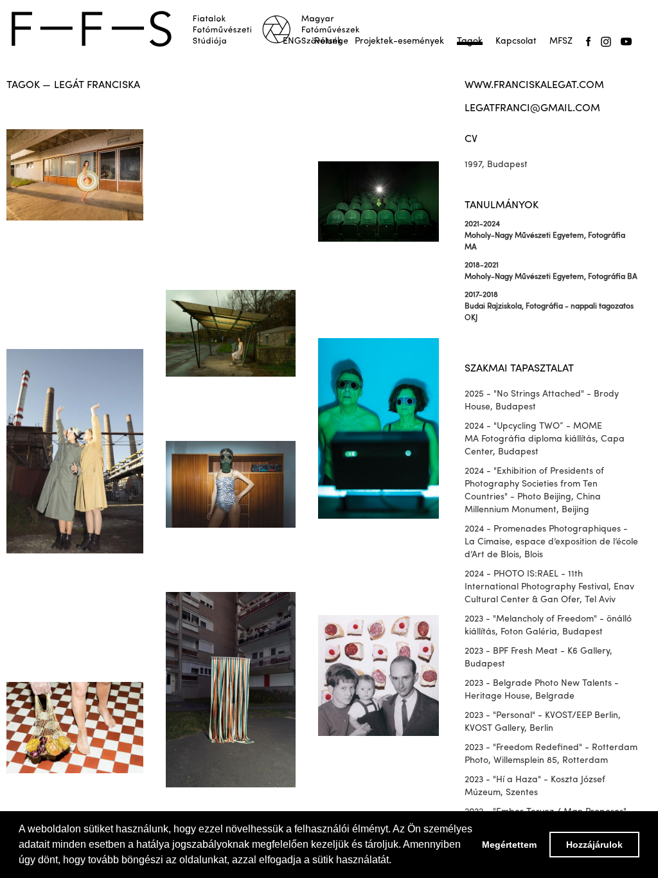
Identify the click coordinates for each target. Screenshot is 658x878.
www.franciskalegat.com (534, 85)
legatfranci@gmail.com (532, 108)
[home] (194, 29)
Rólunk (328, 41)
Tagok (470, 41)
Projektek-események (399, 41)
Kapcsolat (516, 41)
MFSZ (561, 41)
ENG (292, 41)
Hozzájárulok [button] (594, 844)
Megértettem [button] (509, 844)
